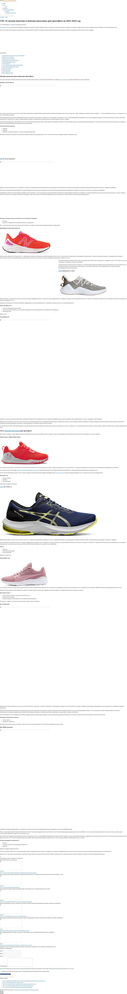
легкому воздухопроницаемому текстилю (27, 470)
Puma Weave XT (6, 63)
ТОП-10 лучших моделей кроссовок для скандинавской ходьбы (16, 901)
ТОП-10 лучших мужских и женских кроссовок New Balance (17, 987)
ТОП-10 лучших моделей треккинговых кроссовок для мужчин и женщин (18, 872)
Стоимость (5, 8)
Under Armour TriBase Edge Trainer (11, 66)
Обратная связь (35, 989)
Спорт (4, 5)
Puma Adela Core (7, 69)
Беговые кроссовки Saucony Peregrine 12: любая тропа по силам (16, 945)
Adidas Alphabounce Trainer (9, 62)
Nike (1, 159)
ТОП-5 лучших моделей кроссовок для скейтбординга (13, 916)
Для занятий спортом (5, 27)
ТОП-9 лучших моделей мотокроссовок (10, 887)
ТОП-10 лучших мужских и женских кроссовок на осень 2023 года (19, 984)
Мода (4, 3)
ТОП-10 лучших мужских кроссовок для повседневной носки (18, 985)
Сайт (1, 956)
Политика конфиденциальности (22, 989)
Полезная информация (8, 9)
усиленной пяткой (60, 472)
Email (1, 953)
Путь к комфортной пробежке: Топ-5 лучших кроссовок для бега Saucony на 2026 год (24, 981)
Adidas (60, 271)
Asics (1, 487)
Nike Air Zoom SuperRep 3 (9, 58)
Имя (1, 951)
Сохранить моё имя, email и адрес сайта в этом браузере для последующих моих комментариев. (25, 971)
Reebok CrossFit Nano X (8, 57)
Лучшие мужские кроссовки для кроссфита (13, 55)
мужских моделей (63, 79)
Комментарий (3, 966)
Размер (7, 11)
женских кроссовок (12, 431)
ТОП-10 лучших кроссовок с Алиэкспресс (13, 982)
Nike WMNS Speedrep (8, 73)
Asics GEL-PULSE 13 (8, 68)
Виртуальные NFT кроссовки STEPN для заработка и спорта (15, 930)
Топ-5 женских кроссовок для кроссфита (13, 65)
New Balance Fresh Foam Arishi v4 (11, 60)
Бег (6, 6)
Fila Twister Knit (6, 71)
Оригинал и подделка (10, 13)
